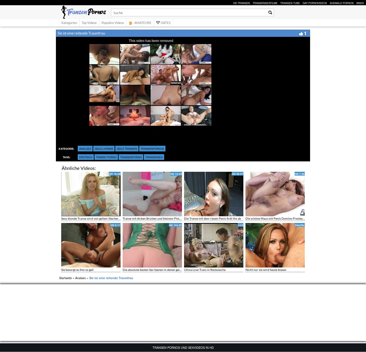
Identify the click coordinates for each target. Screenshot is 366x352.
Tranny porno (106, 157)
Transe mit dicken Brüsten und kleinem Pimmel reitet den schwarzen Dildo (171, 218)
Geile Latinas (104, 148)
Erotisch (85, 157)
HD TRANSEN (241, 2)
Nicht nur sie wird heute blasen (265, 270)
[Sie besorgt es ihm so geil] (91, 245)
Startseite (65, 278)
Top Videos (89, 23)
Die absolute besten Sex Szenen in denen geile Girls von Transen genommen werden (177, 270)
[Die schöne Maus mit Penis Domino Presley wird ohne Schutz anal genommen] (275, 194)
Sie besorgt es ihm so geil (77, 270)
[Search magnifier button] (270, 12)
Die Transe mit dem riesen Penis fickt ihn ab (212, 218)
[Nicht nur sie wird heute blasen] (275, 245)
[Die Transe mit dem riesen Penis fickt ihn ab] (213, 194)
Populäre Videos (112, 23)
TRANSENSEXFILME (265, 2)
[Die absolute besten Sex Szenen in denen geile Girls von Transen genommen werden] (152, 245)
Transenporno (131, 157)
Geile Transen (127, 148)
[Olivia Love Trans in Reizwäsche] (213, 245)
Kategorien (69, 23)
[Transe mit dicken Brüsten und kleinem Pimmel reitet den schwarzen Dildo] (152, 194)
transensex (154, 157)
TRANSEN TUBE (290, 2)
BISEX (360, 2)
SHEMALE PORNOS (342, 2)
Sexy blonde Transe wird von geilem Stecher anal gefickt (97, 218)
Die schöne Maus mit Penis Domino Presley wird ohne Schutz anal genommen (296, 218)
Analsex (85, 148)
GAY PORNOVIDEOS (315, 2)
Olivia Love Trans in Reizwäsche (205, 270)
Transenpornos (152, 148)
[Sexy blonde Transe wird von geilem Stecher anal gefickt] (91, 194)
